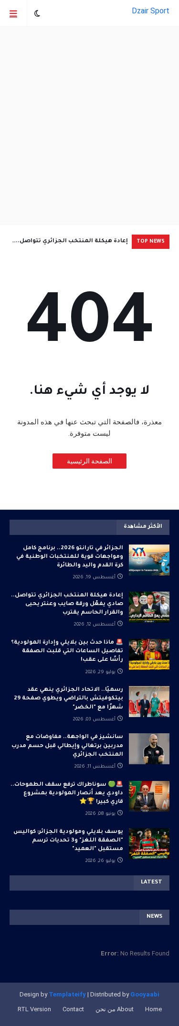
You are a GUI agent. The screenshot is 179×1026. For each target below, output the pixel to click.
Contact (73, 1009)
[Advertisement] (89, 125)
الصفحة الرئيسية (89, 461)
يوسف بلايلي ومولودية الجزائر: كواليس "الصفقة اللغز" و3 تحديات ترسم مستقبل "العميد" (68, 840)
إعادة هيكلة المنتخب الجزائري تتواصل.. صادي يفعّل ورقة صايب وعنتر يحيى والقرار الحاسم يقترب (69, 243)
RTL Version (34, 1009)
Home (153, 1009)
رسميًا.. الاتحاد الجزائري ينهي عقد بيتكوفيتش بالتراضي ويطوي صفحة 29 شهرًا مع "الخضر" (68, 698)
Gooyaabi (144, 994)
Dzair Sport (150, 10)
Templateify (67, 994)
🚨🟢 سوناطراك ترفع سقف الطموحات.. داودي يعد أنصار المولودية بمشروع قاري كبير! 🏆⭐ (67, 793)
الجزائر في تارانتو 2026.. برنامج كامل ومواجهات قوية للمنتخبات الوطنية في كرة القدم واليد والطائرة (69, 557)
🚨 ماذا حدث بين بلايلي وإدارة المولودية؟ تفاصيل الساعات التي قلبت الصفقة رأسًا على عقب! (67, 651)
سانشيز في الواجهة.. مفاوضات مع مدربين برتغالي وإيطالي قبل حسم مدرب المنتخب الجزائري (67, 746)
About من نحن (114, 1009)
